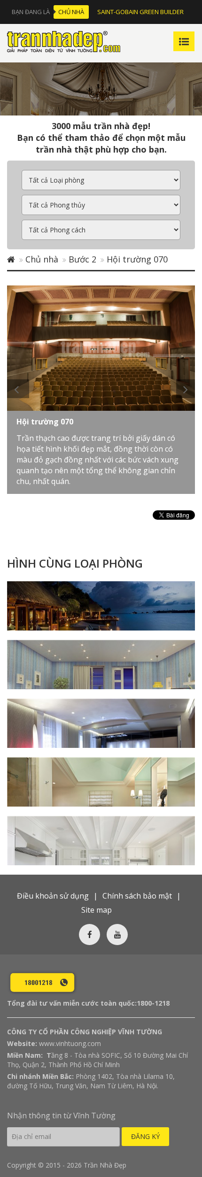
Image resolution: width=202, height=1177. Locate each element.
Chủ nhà (71, 12)
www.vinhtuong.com (70, 1043)
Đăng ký (145, 1136)
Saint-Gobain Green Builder (140, 12)
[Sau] (185, 388)
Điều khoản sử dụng (53, 896)
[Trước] (18, 388)
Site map (96, 910)
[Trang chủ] (11, 259)
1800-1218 (153, 1003)
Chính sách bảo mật (137, 896)
